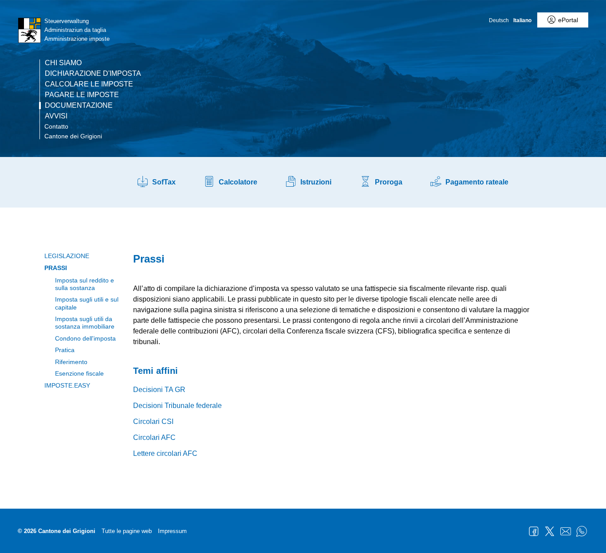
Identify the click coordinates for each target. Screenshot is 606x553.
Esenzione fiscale (79, 373)
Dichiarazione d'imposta (93, 73)
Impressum (172, 531)
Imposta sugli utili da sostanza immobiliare (84, 322)
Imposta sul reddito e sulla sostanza (84, 284)
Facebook (533, 531)
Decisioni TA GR (159, 389)
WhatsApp (581, 531)
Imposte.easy (67, 385)
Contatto (56, 126)
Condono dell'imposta (85, 338)
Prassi (55, 267)
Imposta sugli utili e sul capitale (86, 303)
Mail (565, 531)
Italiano (522, 20)
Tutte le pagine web (127, 531)
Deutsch (499, 20)
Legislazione (66, 255)
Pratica (65, 349)
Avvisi (56, 116)
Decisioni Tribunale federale (177, 405)
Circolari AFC (154, 437)
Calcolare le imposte (89, 84)
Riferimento (71, 361)
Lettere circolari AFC (165, 453)
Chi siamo (63, 63)
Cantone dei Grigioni (73, 136)
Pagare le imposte (82, 94)
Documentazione (79, 105)
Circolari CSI (153, 421)
